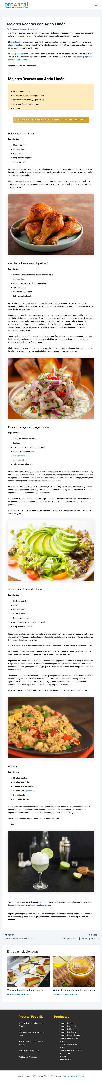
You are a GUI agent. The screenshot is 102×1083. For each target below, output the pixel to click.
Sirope (26, 994)
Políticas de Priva (26, 1057)
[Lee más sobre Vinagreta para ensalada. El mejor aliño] (74, 971)
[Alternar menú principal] (95, 5)
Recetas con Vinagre (15, 994)
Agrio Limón (29, 791)
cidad (35, 1057)
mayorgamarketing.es (74, 1076)
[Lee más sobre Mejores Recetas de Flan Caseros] (28, 971)
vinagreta (73, 994)
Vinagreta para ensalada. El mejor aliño (74, 990)
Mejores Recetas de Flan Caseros (25, 990)
